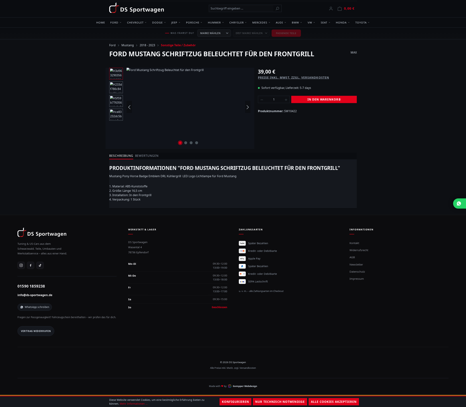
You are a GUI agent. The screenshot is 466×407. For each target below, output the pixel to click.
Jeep (174, 22)
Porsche (192, 22)
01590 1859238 (31, 286)
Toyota (361, 22)
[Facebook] (30, 265)
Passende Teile (286, 33)
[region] (180, 107)
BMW (295, 22)
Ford (114, 22)
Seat (324, 22)
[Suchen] (277, 8)
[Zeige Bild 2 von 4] (185, 142)
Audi (279, 22)
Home (100, 22)
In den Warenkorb (324, 99)
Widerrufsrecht (359, 250)
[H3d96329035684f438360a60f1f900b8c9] (188, 107)
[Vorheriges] (129, 107)
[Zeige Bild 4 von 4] (196, 142)
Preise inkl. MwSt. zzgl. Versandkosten (293, 78)
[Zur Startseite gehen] (136, 7)
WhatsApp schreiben (37, 307)
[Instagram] (21, 265)
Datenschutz (357, 271)
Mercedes (259, 22)
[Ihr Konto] (331, 8)
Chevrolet (135, 22)
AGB (352, 257)
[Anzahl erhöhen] (286, 99)
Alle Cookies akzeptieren (334, 402)
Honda (341, 22)
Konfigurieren (235, 402)
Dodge (157, 22)
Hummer (214, 22)
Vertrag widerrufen (36, 331)
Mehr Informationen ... (134, 403)
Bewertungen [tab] (147, 156)
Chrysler (236, 22)
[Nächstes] (247, 107)
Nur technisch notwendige (280, 402)
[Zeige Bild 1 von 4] (180, 142)
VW (310, 22)
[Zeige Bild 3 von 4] (191, 142)
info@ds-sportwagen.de (34, 295)
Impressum (357, 278)
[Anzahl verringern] (262, 99)
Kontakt (354, 243)
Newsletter (356, 264)
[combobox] (241, 8)
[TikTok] (40, 265)
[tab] (121, 156)
